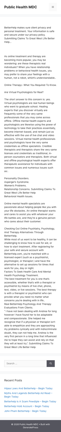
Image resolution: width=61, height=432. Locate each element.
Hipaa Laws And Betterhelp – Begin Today (28, 388)
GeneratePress (30, 427)
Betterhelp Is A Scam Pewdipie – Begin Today (30, 401)
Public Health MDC (20, 7)
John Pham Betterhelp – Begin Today (25, 411)
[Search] (51, 363)
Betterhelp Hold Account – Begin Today (26, 406)
